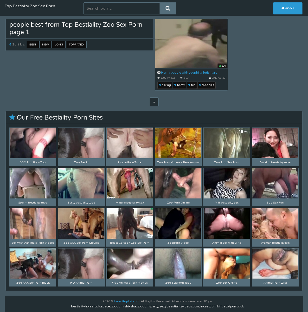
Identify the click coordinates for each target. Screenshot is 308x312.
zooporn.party (147, 306)
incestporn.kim (211, 306)
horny (180, 85)
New (45, 44)
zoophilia (207, 85)
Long (59, 44)
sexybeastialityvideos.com (179, 306)
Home (289, 8)
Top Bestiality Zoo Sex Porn (30, 6)
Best (32, 44)
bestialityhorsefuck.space (90, 306)
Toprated (76, 44)
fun (192, 85)
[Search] (168, 8)
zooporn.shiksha (123, 306)
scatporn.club (234, 306)
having (166, 85)
